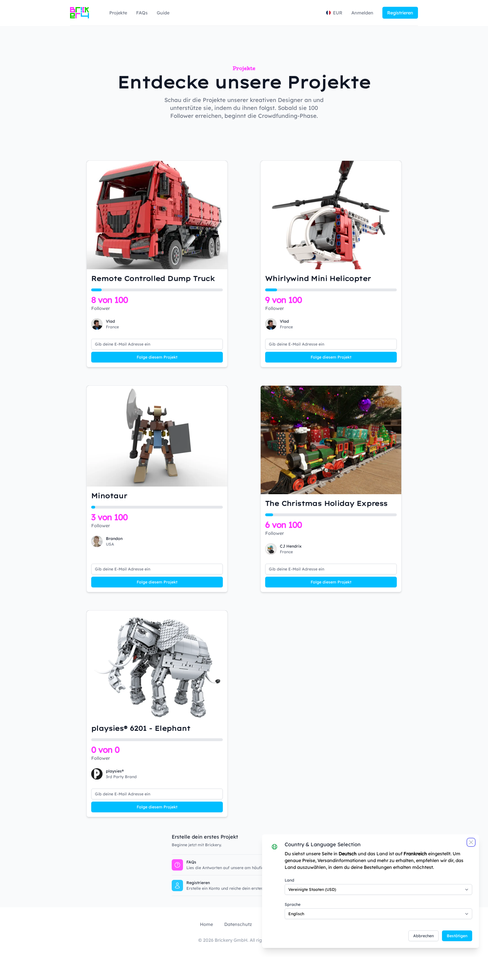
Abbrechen (423, 935)
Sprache (292, 904)
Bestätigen (457, 935)
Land (289, 880)
